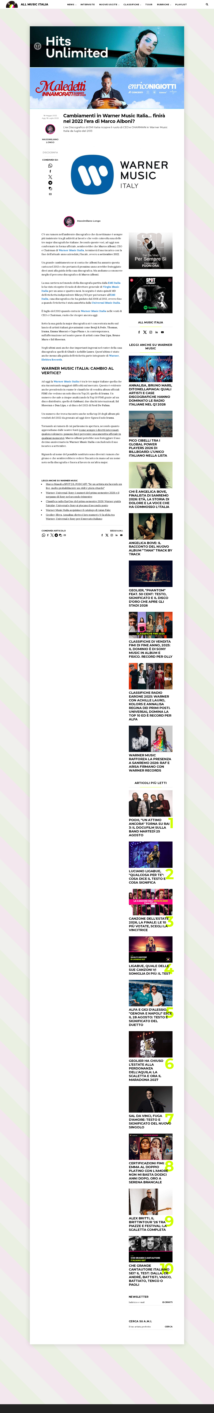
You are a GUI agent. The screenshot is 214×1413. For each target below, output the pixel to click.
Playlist (181, 4)
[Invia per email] (50, 194)
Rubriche (163, 4)
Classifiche (131, 4)
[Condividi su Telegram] (50, 183)
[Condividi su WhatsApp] (50, 166)
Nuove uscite (108, 4)
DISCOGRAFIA (50, 152)
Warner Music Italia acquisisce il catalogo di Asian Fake (78, 510)
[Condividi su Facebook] (50, 171)
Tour (148, 4)
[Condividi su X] (50, 177)
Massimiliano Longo (50, 141)
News (70, 4)
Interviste (88, 4)
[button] (50, 188)
